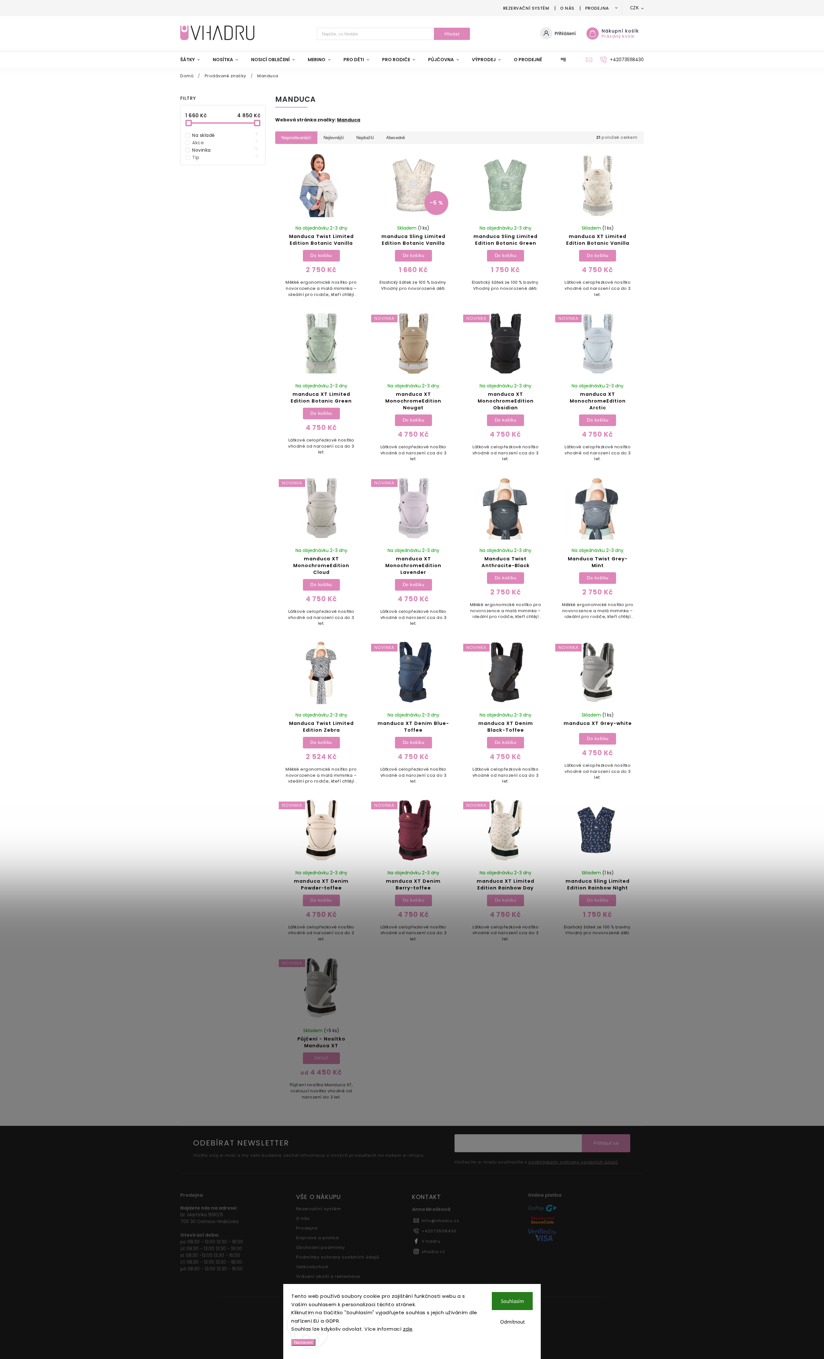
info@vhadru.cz (440, 1220)
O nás (567, 8)
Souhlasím (512, 1301)
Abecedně (395, 137)
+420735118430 (439, 1231)
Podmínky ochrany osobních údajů (337, 1257)
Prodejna (597, 8)
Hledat (452, 33)
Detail (321, 1058)
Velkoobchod (312, 1266)
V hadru (431, 1241)
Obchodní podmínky (320, 1247)
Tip (225, 157)
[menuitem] (193, 60)
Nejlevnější (333, 137)
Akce (225, 142)
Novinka (225, 150)
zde (408, 1329)
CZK (634, 7)
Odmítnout (512, 1321)
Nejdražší (365, 137)
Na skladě (225, 135)
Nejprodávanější (296, 137)
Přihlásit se (606, 1143)
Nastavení (303, 1342)
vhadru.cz (433, 1251)
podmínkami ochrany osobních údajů (573, 1162)
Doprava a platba (317, 1237)
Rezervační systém (526, 8)
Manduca (348, 120)
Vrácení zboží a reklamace (328, 1276)
